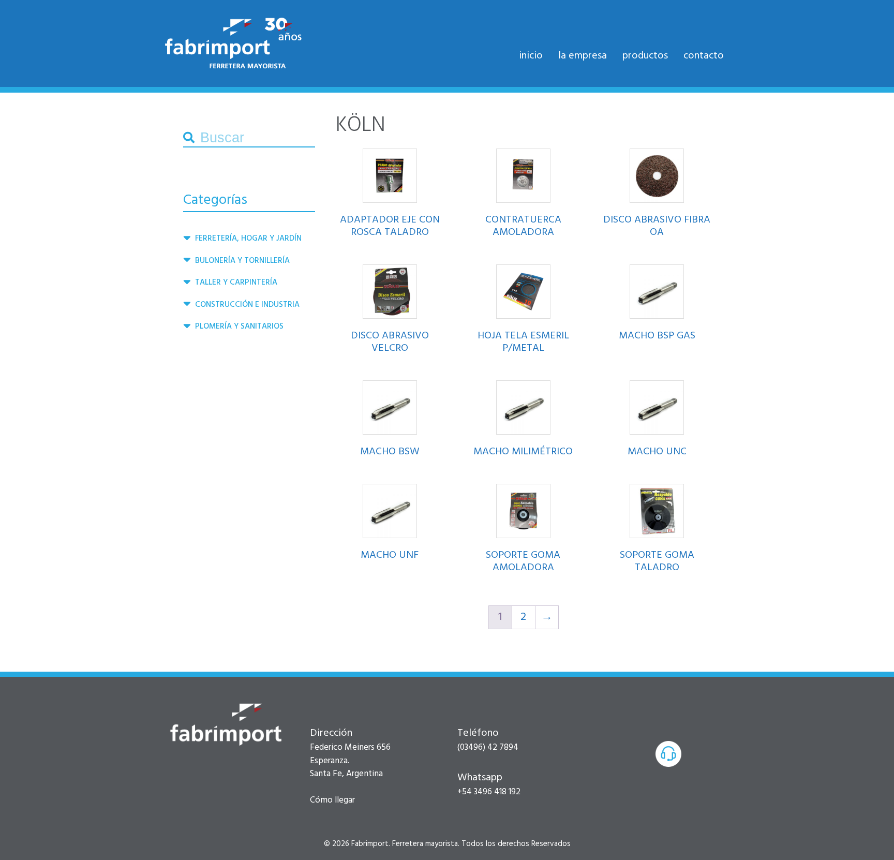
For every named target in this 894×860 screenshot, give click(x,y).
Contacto (703, 56)
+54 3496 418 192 (488, 792)
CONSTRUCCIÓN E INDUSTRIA (247, 305)
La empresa (582, 56)
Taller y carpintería (236, 282)
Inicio (531, 56)
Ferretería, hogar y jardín (248, 238)
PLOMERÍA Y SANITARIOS (239, 326)
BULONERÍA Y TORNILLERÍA (242, 261)
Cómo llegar (332, 800)
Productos (645, 56)
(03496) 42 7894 (487, 747)
